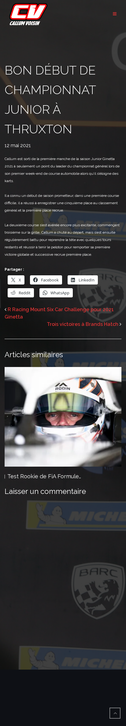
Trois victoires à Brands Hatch (82, 324)
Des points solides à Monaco (45, 476)
